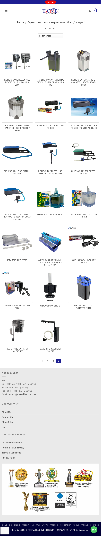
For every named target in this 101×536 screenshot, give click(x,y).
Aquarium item (37, 22)
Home (20, 22)
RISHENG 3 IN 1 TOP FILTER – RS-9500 (50, 126)
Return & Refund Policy (13, 448)
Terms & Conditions (11, 453)
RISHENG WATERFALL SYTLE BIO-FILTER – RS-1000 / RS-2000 (17, 82)
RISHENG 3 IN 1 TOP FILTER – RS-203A (84, 172)
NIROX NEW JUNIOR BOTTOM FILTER (84, 215)
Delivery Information (12, 442)
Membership (65, 525)
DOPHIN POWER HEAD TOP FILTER (84, 261)
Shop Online (8, 422)
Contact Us (7, 417)
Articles (85, 525)
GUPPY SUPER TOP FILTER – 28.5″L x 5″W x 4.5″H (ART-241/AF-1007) (50, 262)
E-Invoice (94, 525)
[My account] (90, 10)
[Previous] (42, 361)
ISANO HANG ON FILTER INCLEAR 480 (17, 350)
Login (4, 427)
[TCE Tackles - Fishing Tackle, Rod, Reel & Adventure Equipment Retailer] (50, 10)
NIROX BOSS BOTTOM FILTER (50, 214)
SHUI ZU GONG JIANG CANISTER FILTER (83, 307)
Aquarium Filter (62, 22)
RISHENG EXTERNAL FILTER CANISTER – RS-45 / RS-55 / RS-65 (17, 128)
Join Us (76, 525)
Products (26, 525)
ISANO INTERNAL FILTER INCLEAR (50, 350)
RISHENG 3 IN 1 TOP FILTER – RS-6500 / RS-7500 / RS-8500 (84, 126)
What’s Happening (50, 525)
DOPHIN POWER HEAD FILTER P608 (17, 307)
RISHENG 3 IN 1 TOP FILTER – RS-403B (17, 172)
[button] (6, 10)
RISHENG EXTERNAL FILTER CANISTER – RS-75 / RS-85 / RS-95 (83, 82)
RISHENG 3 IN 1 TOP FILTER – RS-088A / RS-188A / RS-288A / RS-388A (17, 217)
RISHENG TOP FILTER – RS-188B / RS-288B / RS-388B (50, 172)
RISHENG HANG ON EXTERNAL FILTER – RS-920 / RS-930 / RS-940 (50, 82)
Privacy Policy (8, 458)
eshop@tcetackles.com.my (22, 394)
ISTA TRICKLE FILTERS (17, 260)
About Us (6, 412)
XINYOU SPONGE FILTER (50, 306)
